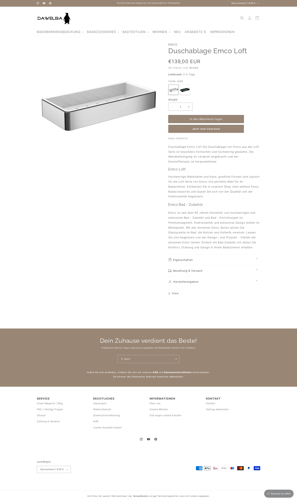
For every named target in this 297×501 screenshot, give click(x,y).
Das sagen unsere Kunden (165, 415)
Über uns (155, 403)
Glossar (41, 415)
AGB (155, 372)
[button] (60, 32)
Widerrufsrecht (102, 409)
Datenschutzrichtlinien (177, 372)
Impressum (99, 403)
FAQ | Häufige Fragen (50, 409)
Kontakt (210, 403)
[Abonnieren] (175, 359)
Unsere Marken (159, 409)
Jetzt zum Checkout (206, 128)
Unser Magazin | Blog (50, 403)
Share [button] (175, 293)
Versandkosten (140, 496)
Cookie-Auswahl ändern (107, 427)
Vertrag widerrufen (217, 409)
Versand (193, 67)
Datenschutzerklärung (106, 415)
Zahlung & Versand (48, 421)
